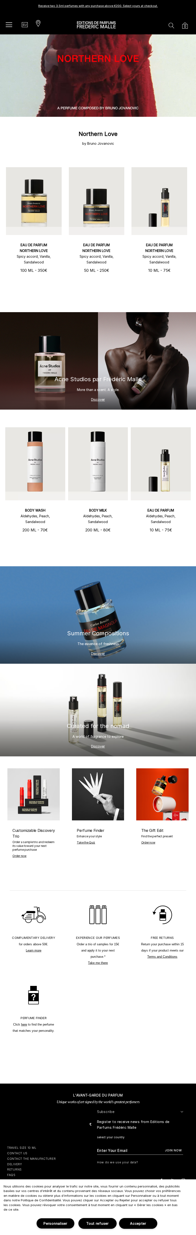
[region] (98, 1207)
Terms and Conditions (162, 956)
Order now (19, 856)
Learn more (33, 950)
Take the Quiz (86, 842)
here (24, 1024)
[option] (98, 7)
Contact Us (17, 1153)
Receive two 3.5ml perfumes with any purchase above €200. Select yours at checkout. (98, 6)
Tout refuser (97, 1223)
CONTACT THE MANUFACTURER (31, 1158)
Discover (98, 399)
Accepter (138, 1223)
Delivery (14, 1164)
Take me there (98, 963)
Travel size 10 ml (21, 1147)
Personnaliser (55, 1223)
